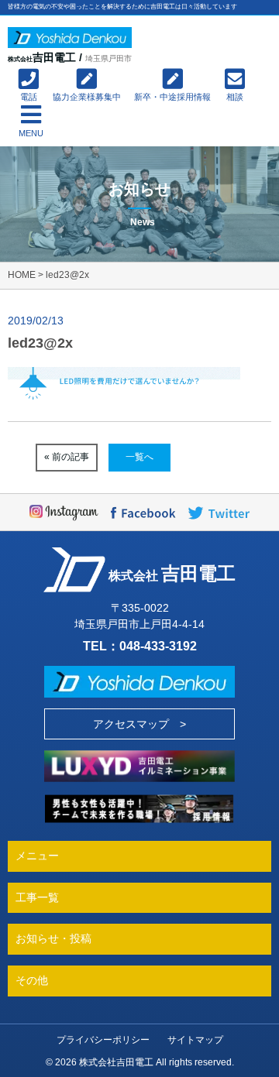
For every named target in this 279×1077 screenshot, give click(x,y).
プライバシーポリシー (103, 1039)
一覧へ (139, 456)
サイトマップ (195, 1039)
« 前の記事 (66, 456)
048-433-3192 (158, 646)
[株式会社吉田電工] (70, 37)
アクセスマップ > (139, 724)
